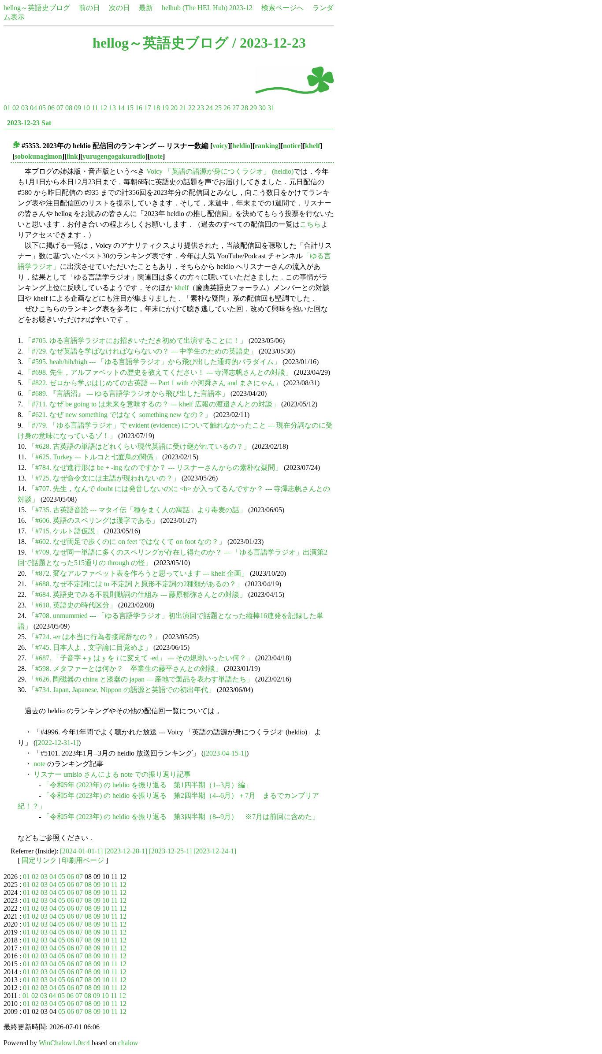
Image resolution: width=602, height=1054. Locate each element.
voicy (220, 145)
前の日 (89, 7)
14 (121, 108)
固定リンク (39, 860)
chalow (128, 1043)
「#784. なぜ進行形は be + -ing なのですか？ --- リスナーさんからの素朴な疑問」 (155, 467)
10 (86, 108)
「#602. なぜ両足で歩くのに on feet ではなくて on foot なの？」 (127, 541)
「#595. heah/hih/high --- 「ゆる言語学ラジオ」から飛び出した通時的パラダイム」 (153, 361)
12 (103, 108)
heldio (241, 145)
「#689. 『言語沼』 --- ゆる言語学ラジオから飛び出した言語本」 (127, 393)
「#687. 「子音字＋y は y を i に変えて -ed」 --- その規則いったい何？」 (140, 658)
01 (7, 108)
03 (24, 108)
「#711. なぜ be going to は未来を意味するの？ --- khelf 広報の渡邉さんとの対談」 (152, 404)
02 (15, 108)
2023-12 (241, 7)
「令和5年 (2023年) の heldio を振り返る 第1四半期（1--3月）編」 (147, 785)
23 (200, 108)
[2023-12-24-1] (214, 851)
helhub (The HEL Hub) (194, 7)
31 (271, 108)
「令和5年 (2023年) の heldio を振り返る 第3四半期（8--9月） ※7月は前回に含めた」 (181, 816)
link (72, 156)
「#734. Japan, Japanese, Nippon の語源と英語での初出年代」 (121, 689)
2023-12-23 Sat (29, 123)
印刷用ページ (83, 860)
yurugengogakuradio (113, 156)
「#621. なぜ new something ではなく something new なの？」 (118, 414)
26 (226, 108)
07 (59, 108)
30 (262, 108)
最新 (146, 7)
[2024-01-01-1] (81, 851)
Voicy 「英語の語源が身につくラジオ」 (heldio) (220, 171)
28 (244, 108)
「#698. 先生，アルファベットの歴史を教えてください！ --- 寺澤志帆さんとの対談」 (158, 372)
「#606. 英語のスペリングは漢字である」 (93, 520)
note (156, 156)
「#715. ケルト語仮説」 (65, 531)
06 (51, 108)
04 (33, 108)
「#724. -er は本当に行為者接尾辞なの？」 (94, 637)
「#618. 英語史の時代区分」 (72, 605)
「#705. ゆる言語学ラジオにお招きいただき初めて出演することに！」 (136, 340)
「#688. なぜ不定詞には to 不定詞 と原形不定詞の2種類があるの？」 (135, 584)
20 (174, 108)
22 (191, 108)
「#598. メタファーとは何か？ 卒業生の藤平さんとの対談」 (125, 668)
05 (42, 108)
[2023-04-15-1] (225, 753)
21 (182, 108)
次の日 (119, 7)
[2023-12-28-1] (125, 851)
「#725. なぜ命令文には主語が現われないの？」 (104, 478)
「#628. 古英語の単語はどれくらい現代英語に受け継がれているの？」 (139, 446)
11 (95, 108)
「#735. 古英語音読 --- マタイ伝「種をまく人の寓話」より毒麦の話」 (137, 510)
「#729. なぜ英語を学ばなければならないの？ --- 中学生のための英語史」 (141, 351)
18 (156, 108)
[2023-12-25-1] (170, 851)
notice (292, 145)
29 (253, 108)
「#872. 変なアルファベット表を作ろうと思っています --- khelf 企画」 (138, 573)
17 (147, 108)
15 (130, 108)
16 (138, 108)
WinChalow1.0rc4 (64, 1043)
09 (77, 108)
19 (165, 108)
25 (218, 108)
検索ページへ (282, 7)
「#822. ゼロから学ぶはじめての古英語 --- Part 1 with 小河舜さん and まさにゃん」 (153, 383)
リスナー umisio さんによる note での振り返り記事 (112, 774)
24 (209, 108)
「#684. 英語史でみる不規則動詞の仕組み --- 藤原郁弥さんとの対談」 (137, 594)
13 (112, 108)
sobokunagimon (38, 156)
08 (68, 108)
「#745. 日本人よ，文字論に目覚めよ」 (90, 647)
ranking (267, 145)
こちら (310, 224)
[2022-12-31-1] (57, 742)
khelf (312, 145)
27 (235, 108)
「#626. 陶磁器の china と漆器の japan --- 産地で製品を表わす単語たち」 (140, 679)
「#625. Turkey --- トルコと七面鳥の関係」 (94, 457)
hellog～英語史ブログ (37, 7)
